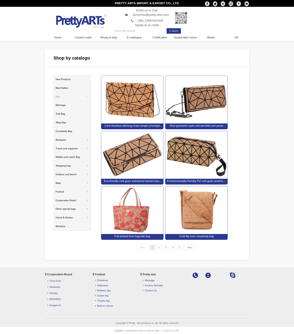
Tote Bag (60, 113)
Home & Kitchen (72, 217)
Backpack (72, 139)
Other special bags (72, 208)
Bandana (60, 226)
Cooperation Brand (72, 200)
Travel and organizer (72, 148)
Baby (72, 183)
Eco (72, 96)
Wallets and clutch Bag (68, 157)
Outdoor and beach (72, 174)
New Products (63, 79)
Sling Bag (61, 122)
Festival (72, 191)
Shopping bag (72, 165)
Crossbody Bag (64, 131)
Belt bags (61, 105)
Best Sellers (62, 88)
